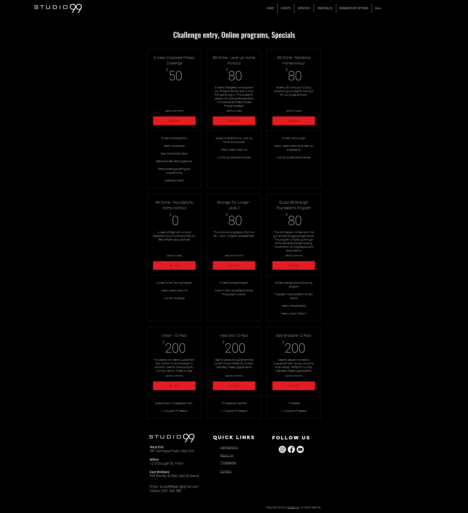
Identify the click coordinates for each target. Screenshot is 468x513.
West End (156, 447)
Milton (154, 459)
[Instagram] (282, 449)
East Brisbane (160, 472)
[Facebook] (291, 449)
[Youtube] (300, 449)
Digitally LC (293, 507)
